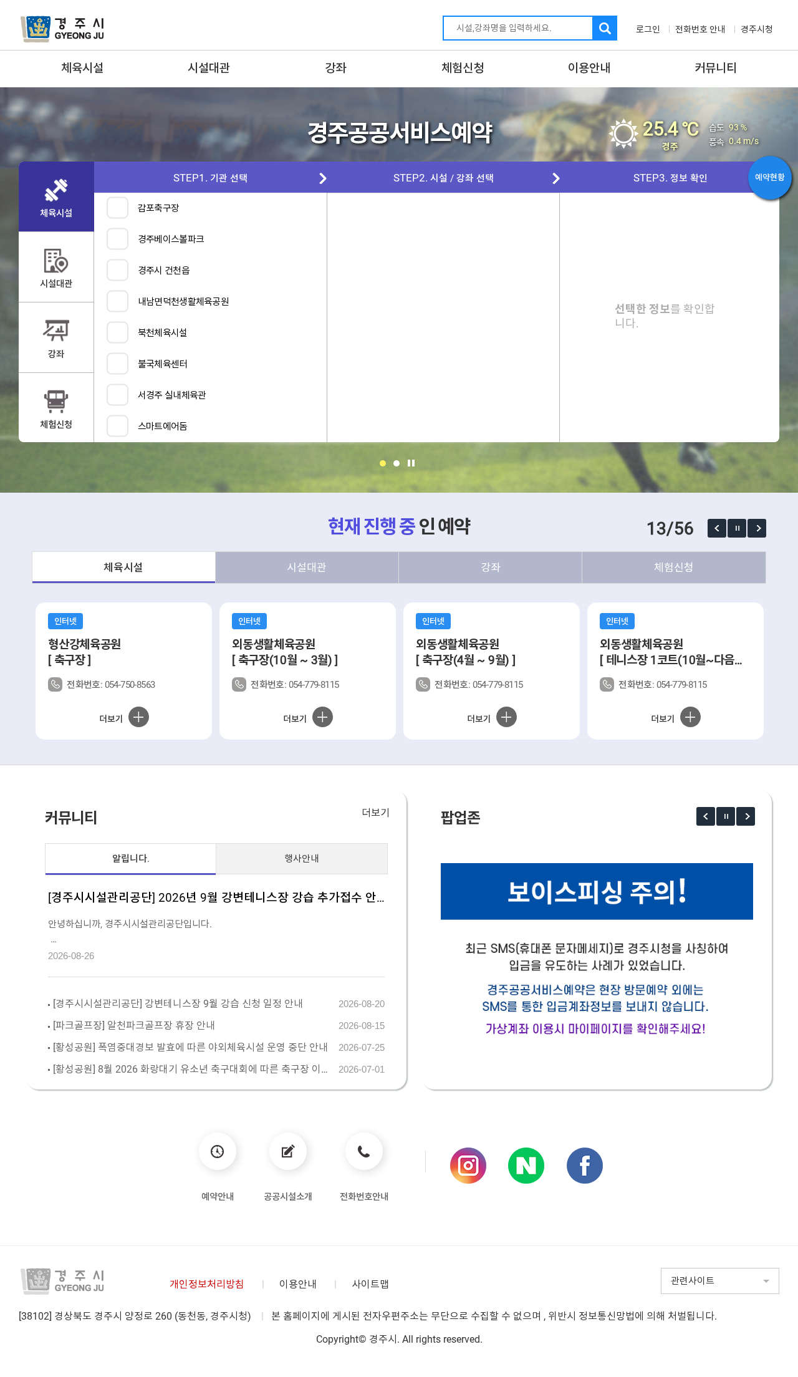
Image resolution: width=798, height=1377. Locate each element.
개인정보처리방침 (207, 1284)
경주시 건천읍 (164, 270)
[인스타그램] (468, 1165)
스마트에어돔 (163, 426)
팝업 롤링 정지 (737, 528)
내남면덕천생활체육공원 (183, 301)
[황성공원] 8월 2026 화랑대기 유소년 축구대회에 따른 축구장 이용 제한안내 (194, 1069)
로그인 (648, 29)
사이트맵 (370, 1284)
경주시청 (757, 29)
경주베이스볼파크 (171, 239)
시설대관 (209, 68)
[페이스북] (584, 1165)
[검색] (604, 28)
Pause (411, 463)
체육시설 (82, 68)
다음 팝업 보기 (757, 528)
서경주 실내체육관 (172, 395)
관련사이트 (692, 1281)
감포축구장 (159, 208)
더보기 (376, 813)
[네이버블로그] (526, 1165)
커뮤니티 (716, 68)
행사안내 (301, 858)
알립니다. (131, 858)
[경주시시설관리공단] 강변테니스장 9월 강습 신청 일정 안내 (178, 1004)
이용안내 (589, 68)
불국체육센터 (163, 364)
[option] (124, 671)
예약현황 (770, 177)
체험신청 (462, 68)
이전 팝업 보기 (717, 528)
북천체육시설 (163, 333)
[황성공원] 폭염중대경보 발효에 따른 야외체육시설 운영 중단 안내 (190, 1047)
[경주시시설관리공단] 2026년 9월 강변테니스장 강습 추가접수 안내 (216, 898)
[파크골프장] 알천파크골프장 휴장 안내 (134, 1026)
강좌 (335, 68)
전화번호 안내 (700, 29)
